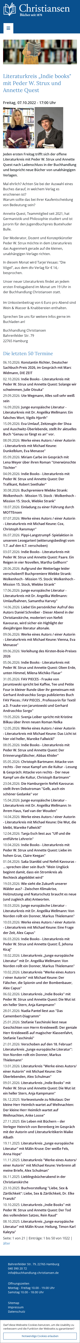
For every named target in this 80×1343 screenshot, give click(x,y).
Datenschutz (16, 1311)
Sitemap (13, 1303)
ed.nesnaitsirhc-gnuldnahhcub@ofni (33, 1273)
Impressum (16, 1307)
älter (6, 1243)
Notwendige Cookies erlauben (40, 1336)
